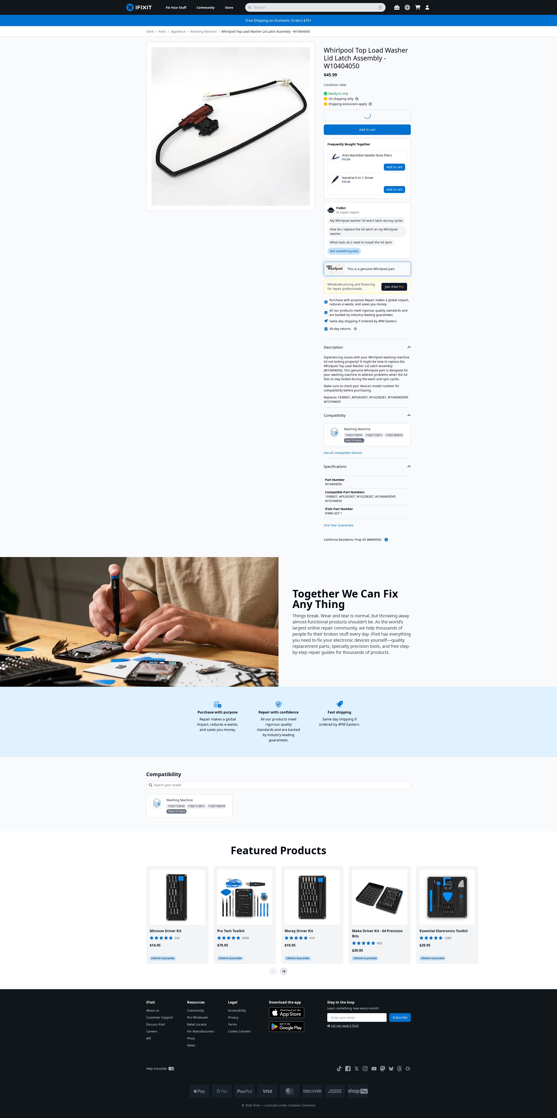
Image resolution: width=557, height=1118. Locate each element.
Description (333, 347)
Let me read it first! (345, 1026)
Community (195, 1010)
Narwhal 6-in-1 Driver (358, 178)
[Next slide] (284, 971)
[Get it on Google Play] (286, 1026)
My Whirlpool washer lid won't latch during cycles (366, 220)
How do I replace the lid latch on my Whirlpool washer (364, 231)
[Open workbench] (397, 7)
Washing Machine (203, 31)
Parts (162, 31)
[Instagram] (365, 1068)
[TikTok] (339, 1068)
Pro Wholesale (197, 1017)
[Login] (427, 7)
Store (150, 31)
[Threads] (399, 1068)
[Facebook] (348, 1068)
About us (152, 1010)
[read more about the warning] (386, 539)
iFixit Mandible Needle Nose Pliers (367, 155)
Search (399, 115)
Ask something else (344, 251)
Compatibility (335, 415)
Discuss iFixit (155, 1024)
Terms (232, 1024)
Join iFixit (394, 287)
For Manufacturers (200, 1031)
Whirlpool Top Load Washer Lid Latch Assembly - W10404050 (265, 31)
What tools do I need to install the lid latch (361, 242)
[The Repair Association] (408, 1068)
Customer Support (159, 1017)
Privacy (233, 1017)
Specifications (335, 466)
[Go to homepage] (140, 7)
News (191, 1045)
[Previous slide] (273, 971)
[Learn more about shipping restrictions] (357, 99)
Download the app (285, 1002)
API (148, 1038)
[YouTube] (374, 1068)
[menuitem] (176, 7)
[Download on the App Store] (286, 1012)
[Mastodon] (382, 1068)
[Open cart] (417, 7)
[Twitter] (356, 1068)
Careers (152, 1031)
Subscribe (400, 1017)
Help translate (156, 1068)
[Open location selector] (407, 7)
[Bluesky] (391, 1068)
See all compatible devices (343, 453)
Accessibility (237, 1010)
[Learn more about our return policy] (355, 328)
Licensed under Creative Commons (290, 1105)
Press (191, 1038)
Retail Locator (197, 1024)
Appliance (178, 31)
